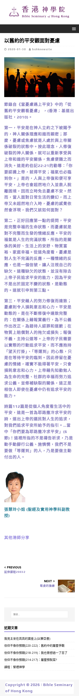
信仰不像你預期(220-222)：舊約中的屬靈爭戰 (34, 645)
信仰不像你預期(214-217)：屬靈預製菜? (30, 660)
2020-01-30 (17, 49)
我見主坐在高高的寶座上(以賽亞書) (27, 638)
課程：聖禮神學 (14, 667)
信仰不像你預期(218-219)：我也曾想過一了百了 (35, 653)
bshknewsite (42, 49)
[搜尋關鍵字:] (39, 614)
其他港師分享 (16, 537)
